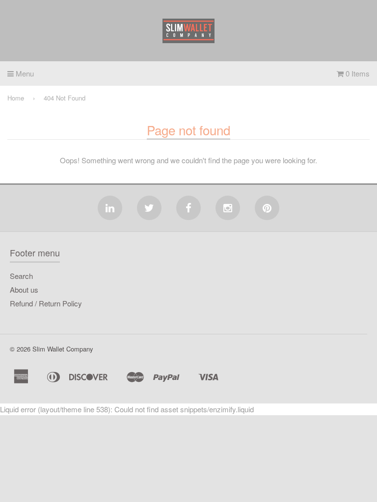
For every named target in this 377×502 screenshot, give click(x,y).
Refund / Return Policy (46, 303)
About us (24, 289)
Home (15, 97)
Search (21, 276)
